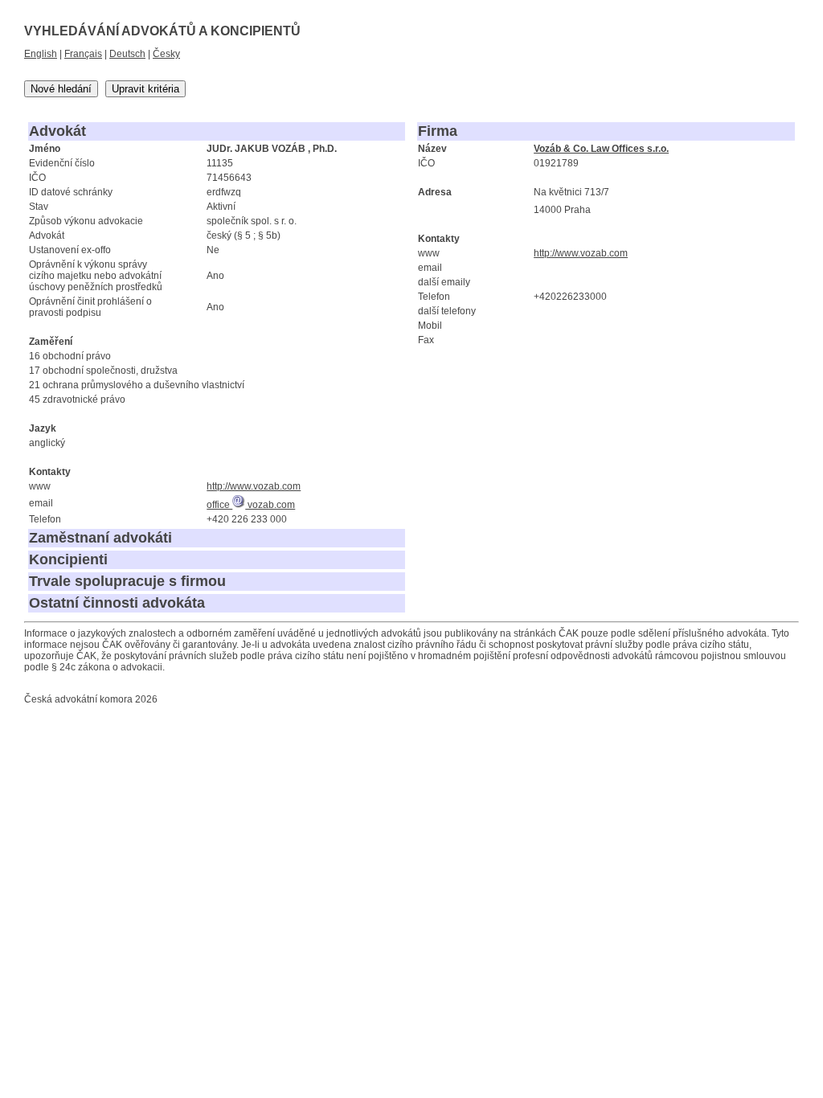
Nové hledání (61, 89)
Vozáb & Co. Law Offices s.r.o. (601, 148)
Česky (166, 53)
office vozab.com (251, 504)
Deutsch (127, 53)
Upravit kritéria (145, 89)
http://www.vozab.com (254, 486)
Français (83, 53)
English (40, 53)
